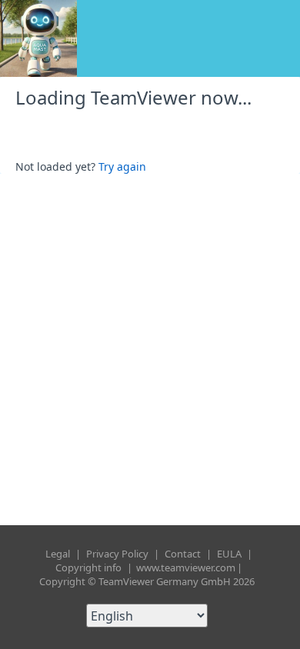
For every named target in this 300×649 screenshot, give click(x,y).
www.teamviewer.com (185, 567)
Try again (122, 166)
